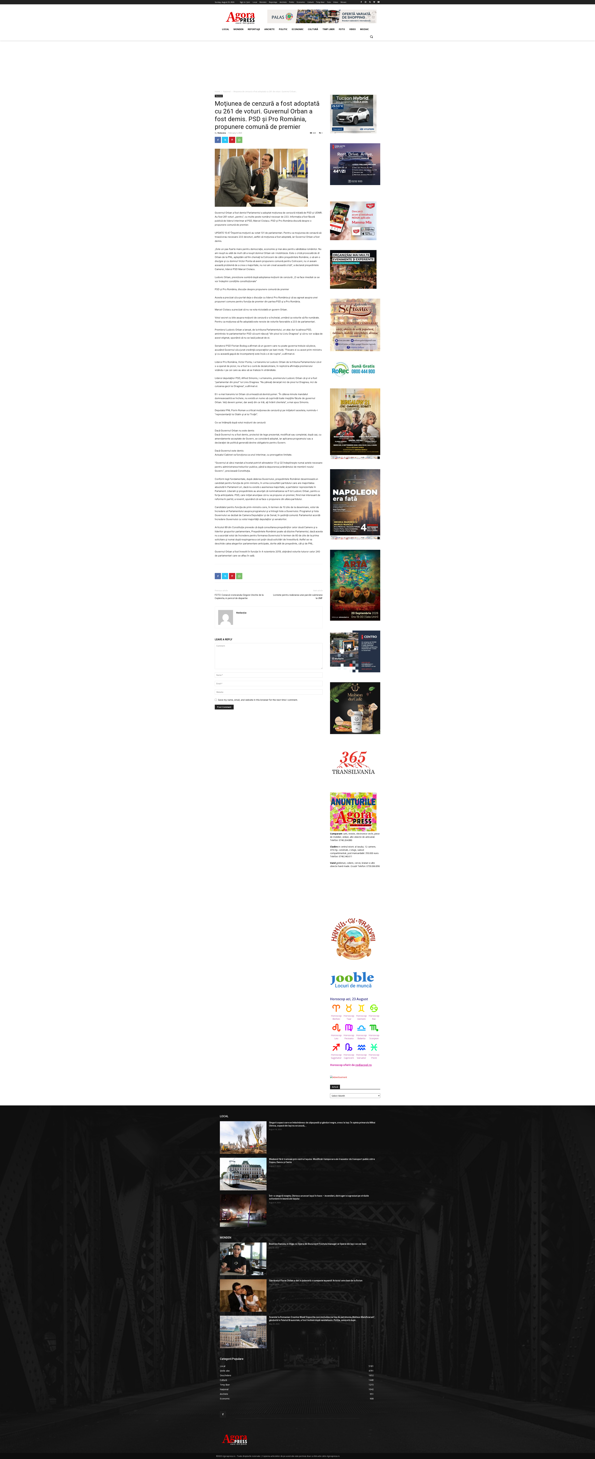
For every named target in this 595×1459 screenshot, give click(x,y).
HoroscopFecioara (349, 1037)
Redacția (222, 133)
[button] (371, 36)
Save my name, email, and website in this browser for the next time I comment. (258, 699)
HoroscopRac (374, 1017)
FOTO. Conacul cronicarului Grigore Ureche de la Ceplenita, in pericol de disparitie (239, 597)
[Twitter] (370, 2)
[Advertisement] (297, 63)
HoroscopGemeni (361, 1017)
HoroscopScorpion (374, 1037)
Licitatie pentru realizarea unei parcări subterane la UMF (298, 597)
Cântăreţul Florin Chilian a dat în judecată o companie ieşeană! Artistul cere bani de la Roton (315, 1280)
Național (227, 91)
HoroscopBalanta (361, 1037)
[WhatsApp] (239, 140)
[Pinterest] (232, 140)
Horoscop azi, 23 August (349, 999)
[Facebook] (361, 2)
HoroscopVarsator (361, 1056)
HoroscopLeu (336, 1037)
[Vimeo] (374, 2)
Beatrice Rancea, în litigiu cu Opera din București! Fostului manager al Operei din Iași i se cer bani (317, 1244)
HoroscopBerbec (336, 1017)
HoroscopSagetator (336, 1056)
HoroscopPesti (374, 1056)
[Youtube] (378, 2)
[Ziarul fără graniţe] (240, 16)
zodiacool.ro (363, 1065)
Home (217, 91)
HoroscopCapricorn (349, 1056)
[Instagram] (365, 2)
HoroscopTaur (349, 1017)
